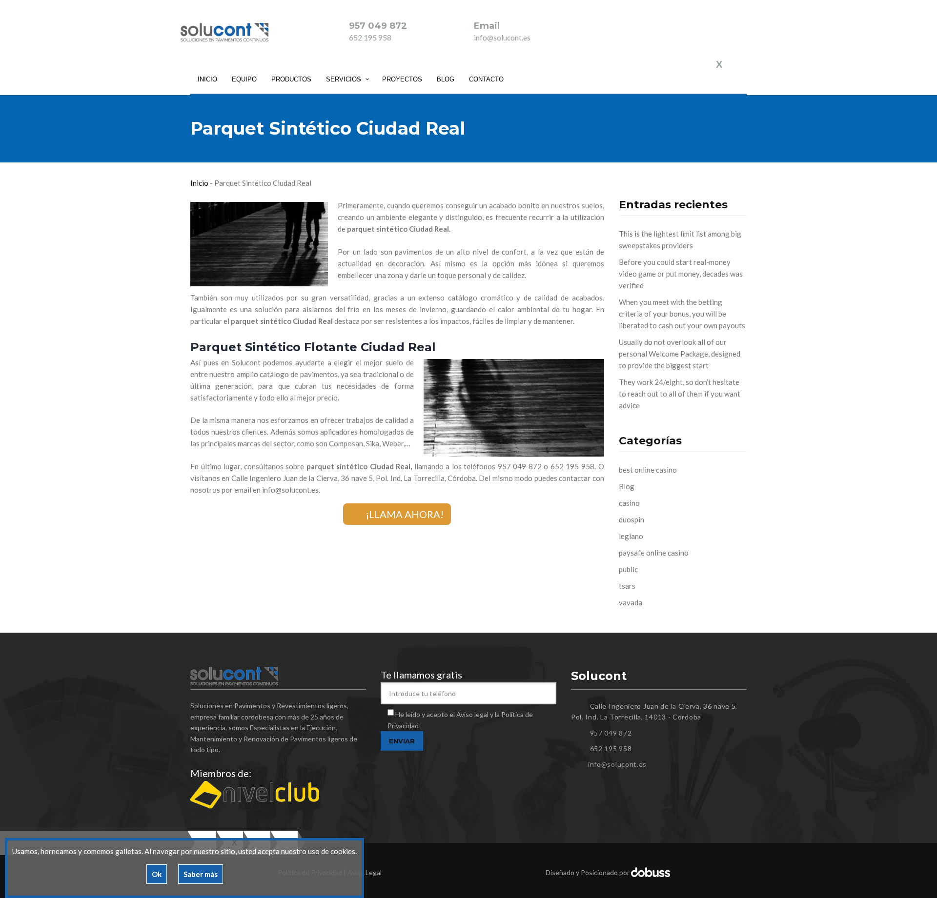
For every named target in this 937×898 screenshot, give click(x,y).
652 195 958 (370, 37)
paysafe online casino (654, 552)
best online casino (648, 469)
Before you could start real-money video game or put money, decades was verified (681, 274)
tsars (627, 585)
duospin (631, 519)
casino (629, 503)
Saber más (200, 874)
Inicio (199, 183)
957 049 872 (378, 25)
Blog (626, 486)
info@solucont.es (502, 37)
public (628, 569)
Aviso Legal (364, 872)
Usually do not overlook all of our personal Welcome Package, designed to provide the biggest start (679, 354)
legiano (631, 536)
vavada (630, 602)
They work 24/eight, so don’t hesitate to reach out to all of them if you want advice (679, 394)
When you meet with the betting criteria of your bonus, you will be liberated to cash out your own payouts (682, 314)
